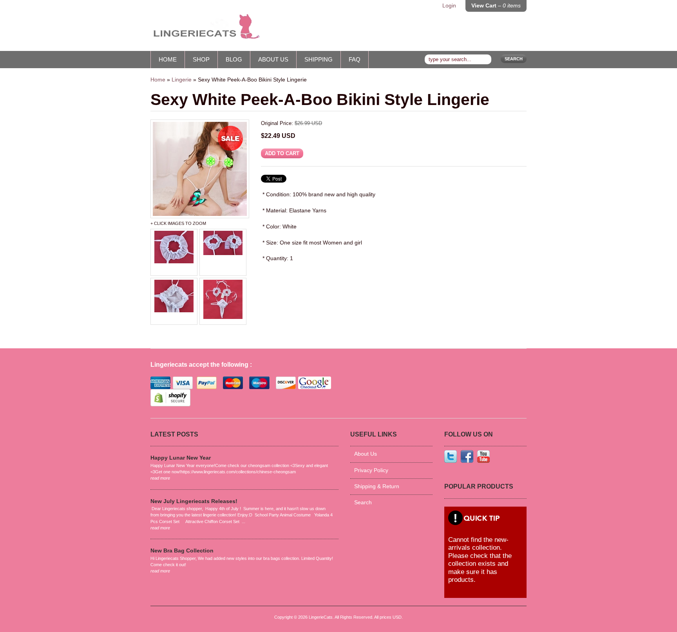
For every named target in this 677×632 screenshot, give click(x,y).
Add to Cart (282, 153)
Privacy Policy (371, 470)
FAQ (354, 59)
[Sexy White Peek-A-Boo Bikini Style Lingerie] (199, 169)
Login (449, 6)
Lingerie (182, 80)
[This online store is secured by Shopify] (170, 404)
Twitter (450, 456)
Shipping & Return (376, 486)
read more (160, 478)
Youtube (483, 456)
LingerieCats (321, 617)
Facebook (467, 456)
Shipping (318, 59)
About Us (273, 59)
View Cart (496, 6)
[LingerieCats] (205, 29)
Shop (201, 59)
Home (168, 59)
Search (514, 58)
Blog (234, 59)
